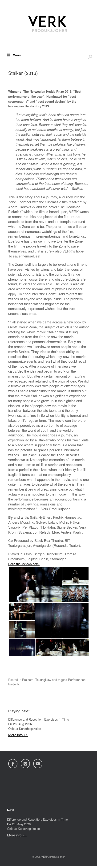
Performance (76, 679)
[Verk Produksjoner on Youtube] (37, 763)
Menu (17, 55)
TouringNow (43, 679)
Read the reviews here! (24, 563)
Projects (27, 679)
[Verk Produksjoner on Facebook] (12, 763)
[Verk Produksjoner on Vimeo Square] (25, 763)
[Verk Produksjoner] (48, 22)
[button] (35, 584)
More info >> (18, 734)
